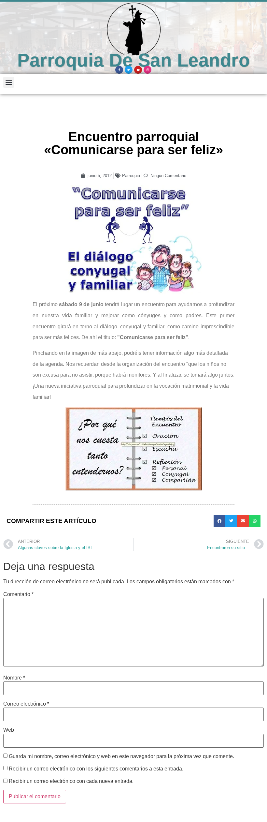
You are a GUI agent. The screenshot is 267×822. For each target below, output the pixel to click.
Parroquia (131, 175)
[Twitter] (129, 70)
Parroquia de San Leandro (133, 60)
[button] (8, 82)
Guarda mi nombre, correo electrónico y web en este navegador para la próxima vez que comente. (121, 756)
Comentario (18, 594)
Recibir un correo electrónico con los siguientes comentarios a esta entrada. (96, 768)
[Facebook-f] (119, 70)
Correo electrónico (26, 704)
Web (8, 730)
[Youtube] (138, 70)
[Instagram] (147, 70)
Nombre (14, 677)
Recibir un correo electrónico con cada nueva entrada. (71, 781)
